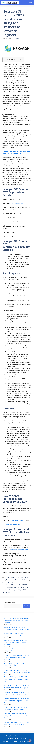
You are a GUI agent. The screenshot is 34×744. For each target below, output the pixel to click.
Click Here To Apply (17, 520)
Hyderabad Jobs (20, 580)
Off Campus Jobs (7, 582)
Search (26, 606)
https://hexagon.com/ (16, 203)
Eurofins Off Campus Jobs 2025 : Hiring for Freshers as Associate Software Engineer (17, 657)
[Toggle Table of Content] (20, 59)
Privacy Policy (10, 736)
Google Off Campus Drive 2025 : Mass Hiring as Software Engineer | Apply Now (16, 701)
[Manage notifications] (30, 740)
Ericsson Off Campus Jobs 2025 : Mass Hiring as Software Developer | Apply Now (16, 679)
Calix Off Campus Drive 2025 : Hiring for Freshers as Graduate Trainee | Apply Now (16, 642)
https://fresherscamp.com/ (19, 549)
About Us (25, 736)
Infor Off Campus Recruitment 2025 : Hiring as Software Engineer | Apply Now (16, 716)
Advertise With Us (13, 738)
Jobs (28, 580)
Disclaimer (18, 736)
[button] (23, 2)
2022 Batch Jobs (10, 577)
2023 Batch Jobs (21, 577)
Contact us (23, 738)
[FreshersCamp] (10, 2)
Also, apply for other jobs (11, 525)
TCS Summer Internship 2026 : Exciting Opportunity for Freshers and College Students (16, 621)
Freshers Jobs (10, 580)
